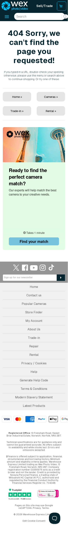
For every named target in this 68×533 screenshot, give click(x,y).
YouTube (34, 267)
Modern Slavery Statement (34, 397)
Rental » (51, 111)
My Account (33, 321)
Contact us (33, 295)
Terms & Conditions (34, 389)
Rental (34, 355)
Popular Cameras (34, 304)
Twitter (16, 267)
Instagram (43, 267)
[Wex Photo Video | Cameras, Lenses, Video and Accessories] (15, 6)
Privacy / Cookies (34, 363)
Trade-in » (17, 111)
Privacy (37, 508)
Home (34, 287)
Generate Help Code (34, 380)
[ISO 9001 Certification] (48, 494)
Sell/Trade (44, 6)
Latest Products (34, 406)
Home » (17, 96)
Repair (34, 346)
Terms (45, 508)
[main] (34, 136)
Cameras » (51, 96)
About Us (34, 329)
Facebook (25, 267)
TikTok (51, 267)
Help (34, 372)
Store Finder (34, 312)
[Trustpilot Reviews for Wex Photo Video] (19, 494)
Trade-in (34, 338)
